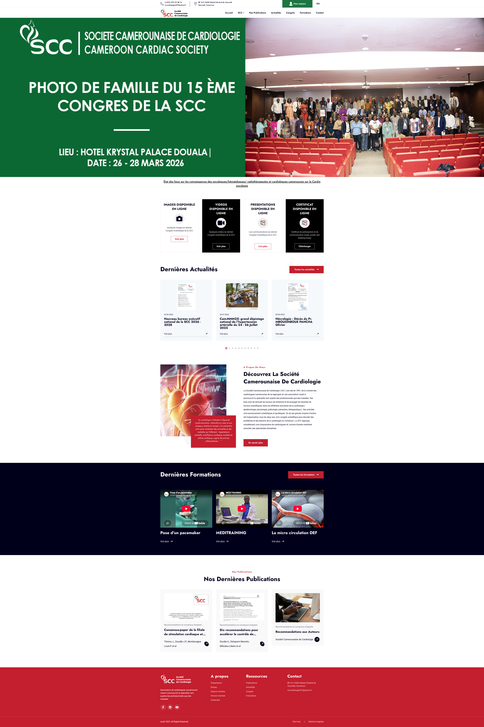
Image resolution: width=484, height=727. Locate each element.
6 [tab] (242, 348)
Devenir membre (218, 696)
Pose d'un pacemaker (180, 533)
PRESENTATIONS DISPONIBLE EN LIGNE (263, 208)
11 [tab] (258, 348)
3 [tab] (232, 348)
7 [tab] (245, 348)
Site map (296, 721)
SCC (240, 12)
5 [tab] (239, 348)
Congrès (290, 12)
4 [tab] (236, 348)
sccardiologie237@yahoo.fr (175, 5)
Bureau (214, 687)
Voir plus (179, 239)
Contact (320, 12)
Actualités (276, 12)
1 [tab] (226, 348)
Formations (305, 12)
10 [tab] (254, 348)
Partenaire (215, 700)
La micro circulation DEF (294, 533)
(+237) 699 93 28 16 (173, 2)
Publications (251, 683)
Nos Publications (257, 12)
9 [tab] (251, 348)
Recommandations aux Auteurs (297, 631)
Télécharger (304, 246)
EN (318, 3)
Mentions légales (316, 721)
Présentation (216, 683)
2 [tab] (229, 348)
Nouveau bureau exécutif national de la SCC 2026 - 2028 (182, 322)
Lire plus (263, 246)
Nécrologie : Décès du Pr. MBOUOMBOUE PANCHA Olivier (294, 322)
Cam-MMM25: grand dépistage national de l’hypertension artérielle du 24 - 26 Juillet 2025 (242, 323)
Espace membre (218, 691)
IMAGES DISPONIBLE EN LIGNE (179, 206)
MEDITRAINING (231, 533)
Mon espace (299, 3)
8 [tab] (248, 348)
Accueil (229, 12)
